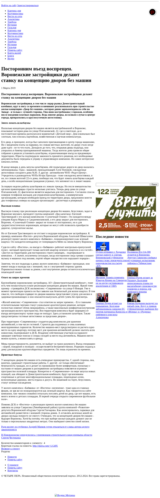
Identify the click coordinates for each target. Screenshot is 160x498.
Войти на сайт (9, 5)
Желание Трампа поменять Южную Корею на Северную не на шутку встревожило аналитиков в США (111, 281)
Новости (12, 456)
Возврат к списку (10, 448)
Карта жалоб (14, 53)
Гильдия (12, 27)
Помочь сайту (15, 50)
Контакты (13, 470)
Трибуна (12, 22)
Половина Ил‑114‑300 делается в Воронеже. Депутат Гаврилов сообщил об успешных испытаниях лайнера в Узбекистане (142, 258)
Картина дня (14, 10)
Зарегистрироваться (27, 5)
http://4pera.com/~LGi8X (45, 445)
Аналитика (13, 19)
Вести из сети (15, 16)
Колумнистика (15, 13)
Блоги (11, 55)
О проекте (13, 465)
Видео (11, 58)
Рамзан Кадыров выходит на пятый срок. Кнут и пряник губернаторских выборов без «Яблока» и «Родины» (142, 307)
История (12, 24)
